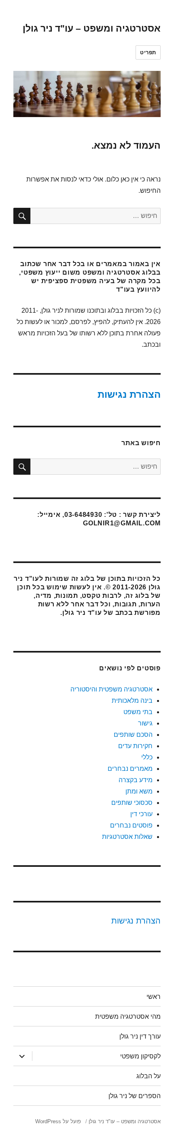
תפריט (148, 52)
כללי (147, 757)
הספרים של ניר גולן (134, 1095)
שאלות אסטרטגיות (127, 836)
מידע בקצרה (136, 779)
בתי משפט (138, 711)
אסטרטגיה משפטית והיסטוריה (111, 689)
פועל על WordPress (58, 1121)
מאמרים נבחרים (130, 768)
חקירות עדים (135, 745)
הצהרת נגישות (129, 394)
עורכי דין (141, 814)
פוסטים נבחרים (131, 825)
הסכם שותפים (133, 734)
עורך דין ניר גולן (140, 1036)
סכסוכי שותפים (132, 802)
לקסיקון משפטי (140, 1056)
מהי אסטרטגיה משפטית (128, 1016)
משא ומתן (139, 791)
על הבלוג (148, 1076)
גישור (145, 723)
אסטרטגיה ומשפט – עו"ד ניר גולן (92, 28)
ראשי (153, 996)
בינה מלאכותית (132, 700)
